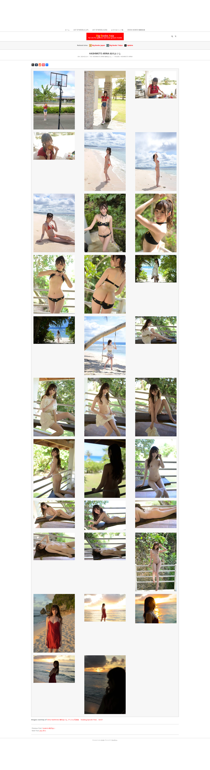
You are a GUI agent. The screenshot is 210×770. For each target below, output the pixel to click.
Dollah (102, 740)
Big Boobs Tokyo (116, 45)
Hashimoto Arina (127, 57)
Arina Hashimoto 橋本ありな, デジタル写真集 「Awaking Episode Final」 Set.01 (75, 720)
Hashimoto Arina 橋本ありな (102, 57)
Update (130, 45)
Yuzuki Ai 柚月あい (48, 728)
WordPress (114, 740)
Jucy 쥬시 (43, 731)
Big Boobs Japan (98, 45)
